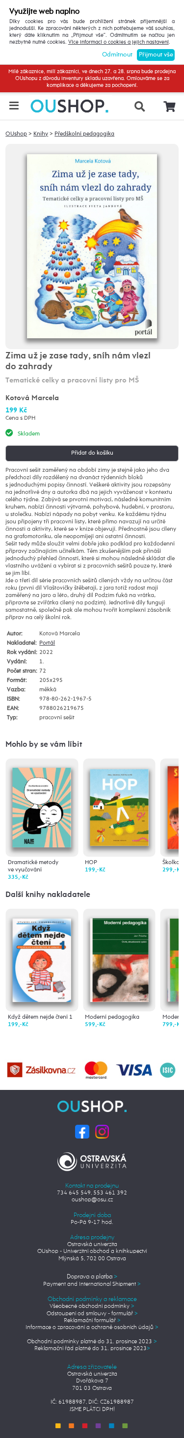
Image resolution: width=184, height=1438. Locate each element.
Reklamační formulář (92, 1321)
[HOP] (119, 804)
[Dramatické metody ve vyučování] (42, 805)
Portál (47, 643)
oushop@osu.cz (92, 1200)
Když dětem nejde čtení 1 (40, 1017)
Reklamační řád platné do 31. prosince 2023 (92, 1349)
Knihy (40, 134)
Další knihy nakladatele (47, 895)
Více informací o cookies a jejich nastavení (118, 42)
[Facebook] (82, 1132)
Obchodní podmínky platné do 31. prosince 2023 (92, 1342)
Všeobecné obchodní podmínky (92, 1306)
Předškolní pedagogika (84, 134)
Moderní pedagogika (112, 1017)
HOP (91, 863)
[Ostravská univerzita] (92, 1160)
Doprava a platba (92, 1277)
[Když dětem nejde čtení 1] (42, 958)
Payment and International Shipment (92, 1284)
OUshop (16, 134)
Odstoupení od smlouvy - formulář (92, 1314)
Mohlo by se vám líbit (43, 745)
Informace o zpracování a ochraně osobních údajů (92, 1327)
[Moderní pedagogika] (119, 958)
